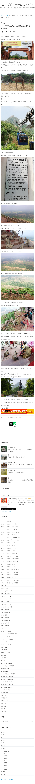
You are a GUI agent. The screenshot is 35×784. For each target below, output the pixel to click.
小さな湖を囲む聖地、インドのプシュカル (18, 457)
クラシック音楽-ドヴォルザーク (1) (10, 540)
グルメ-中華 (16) (5, 609)
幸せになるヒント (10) (6, 652)
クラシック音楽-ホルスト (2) (8, 564)
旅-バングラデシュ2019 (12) (8, 674)
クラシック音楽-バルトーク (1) (8, 548)
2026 (3, 732)
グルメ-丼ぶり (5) (5, 612)
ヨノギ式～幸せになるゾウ (17, 4)
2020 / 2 (6, 767)
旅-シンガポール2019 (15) (7, 666)
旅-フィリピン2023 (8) (7, 679)
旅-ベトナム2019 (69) (6, 682)
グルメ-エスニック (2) (6, 593)
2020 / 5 (6, 762)
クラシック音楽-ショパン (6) (8, 534)
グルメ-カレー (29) (6, 596)
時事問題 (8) (4, 698)
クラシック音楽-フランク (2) (8, 550)
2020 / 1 (6, 769)
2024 (3, 737)
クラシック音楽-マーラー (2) (8, 566)
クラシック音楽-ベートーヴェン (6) (10, 561)
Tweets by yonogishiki (7, 779)
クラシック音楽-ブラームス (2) (9, 553)
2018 (3, 774)
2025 (3, 735)
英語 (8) (3, 708)
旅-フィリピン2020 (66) (7, 676)
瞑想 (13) (3, 703)
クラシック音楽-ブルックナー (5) (9, 556)
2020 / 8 (6, 757)
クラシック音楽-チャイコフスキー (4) (10, 537)
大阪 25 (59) (4, 649)
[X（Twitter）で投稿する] (11, 424)
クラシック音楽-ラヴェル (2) (8, 577)
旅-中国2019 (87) (5, 690)
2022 (3, 743)
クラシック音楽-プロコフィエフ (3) (10, 558)
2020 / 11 (6, 751)
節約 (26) (3, 706)
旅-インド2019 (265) (6, 663)
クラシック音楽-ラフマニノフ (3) (9, 574)
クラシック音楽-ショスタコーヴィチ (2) (11, 532)
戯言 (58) (3, 655)
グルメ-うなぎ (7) (5, 588)
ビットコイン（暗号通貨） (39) (9, 633)
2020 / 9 (6, 755)
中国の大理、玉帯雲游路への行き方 (16, 472)
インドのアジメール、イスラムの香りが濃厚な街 (20, 464)
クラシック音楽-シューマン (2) (9, 529)
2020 (4, 748)
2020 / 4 (6, 764)
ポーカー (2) (4, 641)
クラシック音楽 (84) (6, 521)
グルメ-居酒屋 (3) (5, 620)
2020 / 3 (6, 765)
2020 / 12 (6, 750)
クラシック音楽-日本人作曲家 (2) (9, 583)
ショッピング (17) (5, 628)
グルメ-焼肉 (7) (5, 623)
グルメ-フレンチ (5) (6, 604)
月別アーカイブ (6, 727)
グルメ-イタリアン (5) (6, 591)
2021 (3, 745)
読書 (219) (3, 711)
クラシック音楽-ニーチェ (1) (8, 542)
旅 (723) (3, 660)
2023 (3, 740)
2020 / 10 (6, 753)
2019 (3, 771)
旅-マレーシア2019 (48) (7, 684)
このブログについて (6, 511)
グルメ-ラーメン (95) (6, 607)
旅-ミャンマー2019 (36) (7, 687)
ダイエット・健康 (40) (6, 631)
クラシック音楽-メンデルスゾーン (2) (10, 569)
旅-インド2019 (12, 31)
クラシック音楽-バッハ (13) (8, 545)
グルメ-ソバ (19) (5, 601)
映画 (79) (3, 695)
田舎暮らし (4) (4, 700)
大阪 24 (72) (4, 647)
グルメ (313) (4, 585)
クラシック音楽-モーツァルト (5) (9, 572)
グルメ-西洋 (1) (5, 625)
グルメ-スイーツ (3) (6, 599)
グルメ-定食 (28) (5, 615)
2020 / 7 (6, 758)
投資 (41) (3, 658)
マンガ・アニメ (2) (6, 644)
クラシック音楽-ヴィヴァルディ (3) (10, 580)
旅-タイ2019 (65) (5, 668)
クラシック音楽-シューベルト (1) (9, 526)
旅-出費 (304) (4, 692)
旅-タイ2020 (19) (5, 671)
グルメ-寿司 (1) (5, 617)
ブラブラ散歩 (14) (5, 636)
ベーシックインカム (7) (7, 639)
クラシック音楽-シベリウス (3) (9, 524)
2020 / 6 (6, 760)
